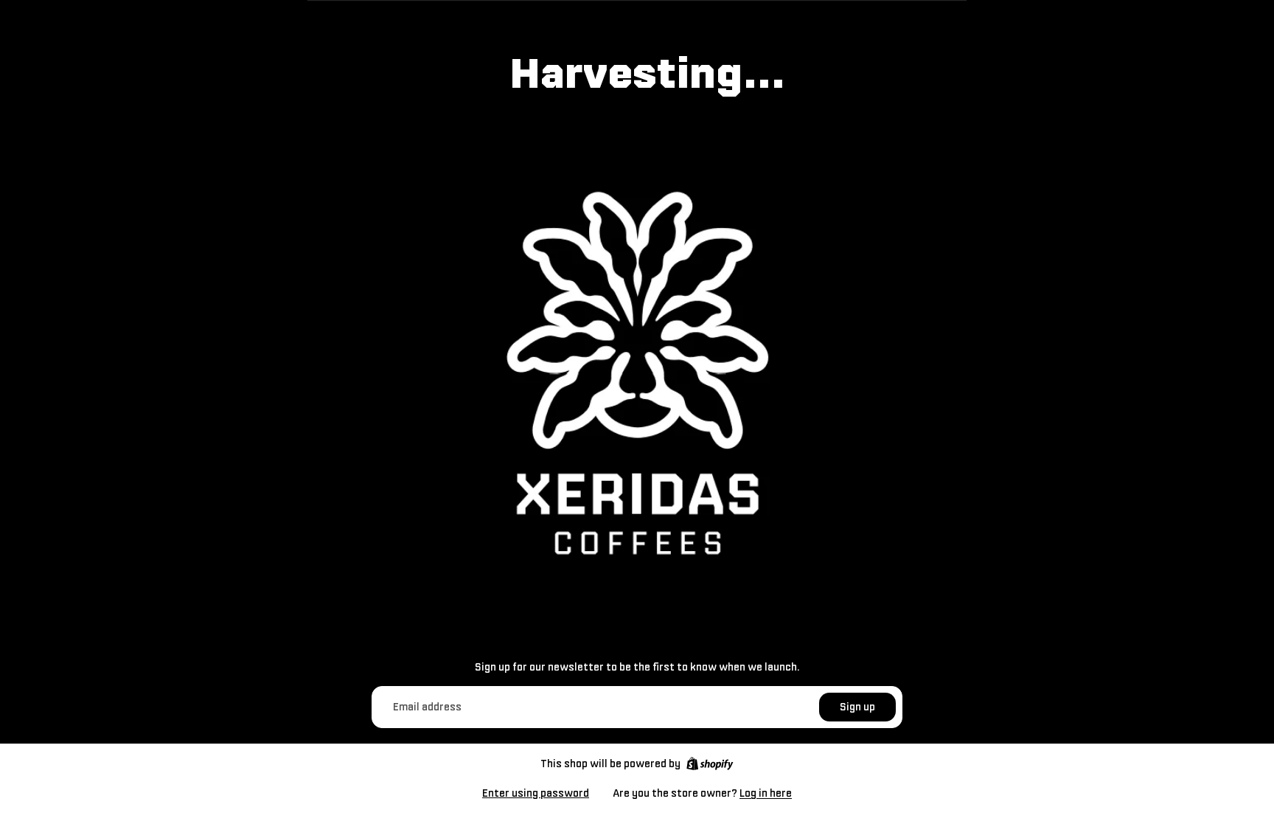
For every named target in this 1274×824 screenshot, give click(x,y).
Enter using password (535, 793)
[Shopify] (709, 763)
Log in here (765, 793)
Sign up (857, 706)
